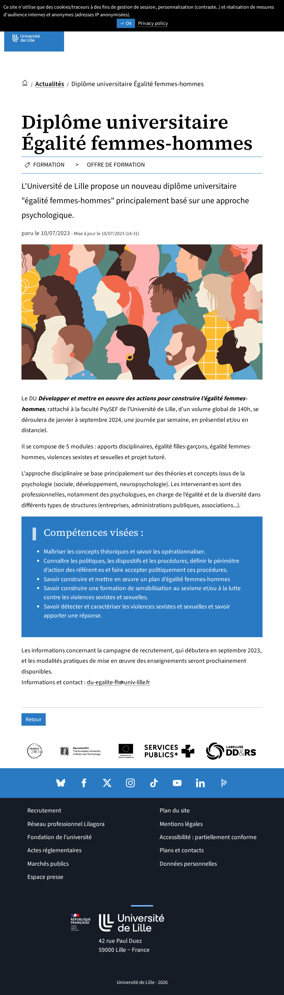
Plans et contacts (182, 850)
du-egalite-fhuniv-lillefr (118, 682)
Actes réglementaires (54, 850)
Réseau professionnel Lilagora (66, 824)
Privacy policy (153, 23)
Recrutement (44, 810)
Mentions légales (181, 824)
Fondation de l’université (59, 837)
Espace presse (45, 877)
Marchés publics (48, 863)
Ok (128, 23)
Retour (34, 719)
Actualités (49, 84)
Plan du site (175, 810)
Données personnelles (188, 863)
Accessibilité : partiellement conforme (208, 837)
